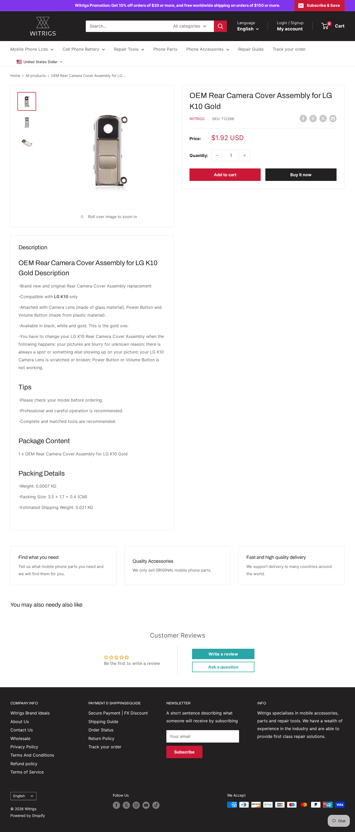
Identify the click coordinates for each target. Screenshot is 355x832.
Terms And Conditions (32, 755)
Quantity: (198, 155)
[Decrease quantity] (217, 155)
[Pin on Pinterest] (313, 118)
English (19, 796)
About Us (19, 721)
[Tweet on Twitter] (323, 118)
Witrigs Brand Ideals (30, 713)
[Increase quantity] (244, 155)
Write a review (223, 654)
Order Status (100, 729)
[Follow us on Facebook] (116, 805)
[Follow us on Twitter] (126, 805)
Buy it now (301, 174)
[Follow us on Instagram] (136, 805)
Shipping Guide (103, 721)
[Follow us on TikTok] (156, 805)
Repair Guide (251, 49)
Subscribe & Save (323, 5)
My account (290, 28)
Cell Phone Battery (81, 49)
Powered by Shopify (27, 815)
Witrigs (197, 118)
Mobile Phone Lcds (29, 49)
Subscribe (184, 752)
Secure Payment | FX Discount (118, 713)
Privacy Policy (24, 746)
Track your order (289, 49)
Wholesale (20, 738)
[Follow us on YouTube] (146, 805)
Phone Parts (165, 49)
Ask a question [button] (223, 667)
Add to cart (225, 174)
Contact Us (21, 729)
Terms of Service (27, 772)
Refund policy (23, 763)
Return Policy (101, 738)
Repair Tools (126, 49)
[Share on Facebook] (303, 118)
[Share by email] (333, 118)
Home (15, 75)
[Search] (220, 26)
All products (35, 75)
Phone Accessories (204, 49)
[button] (40, 62)
